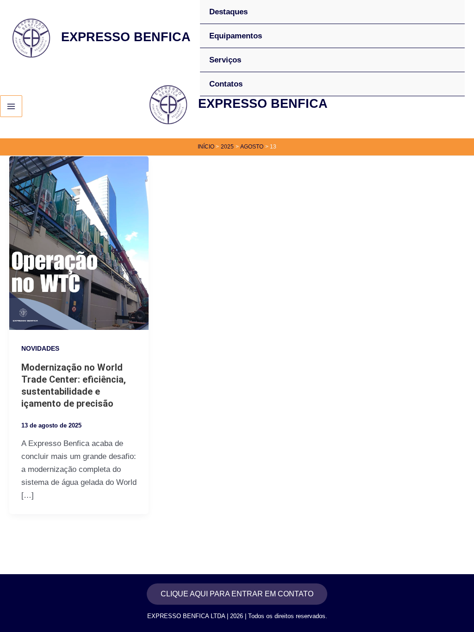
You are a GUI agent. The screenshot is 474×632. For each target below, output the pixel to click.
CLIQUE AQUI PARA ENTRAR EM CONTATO (237, 594)
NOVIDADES (40, 348)
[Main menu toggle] (11, 106)
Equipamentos (235, 35)
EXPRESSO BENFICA (126, 37)
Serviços (225, 60)
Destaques (228, 11)
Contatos (226, 84)
